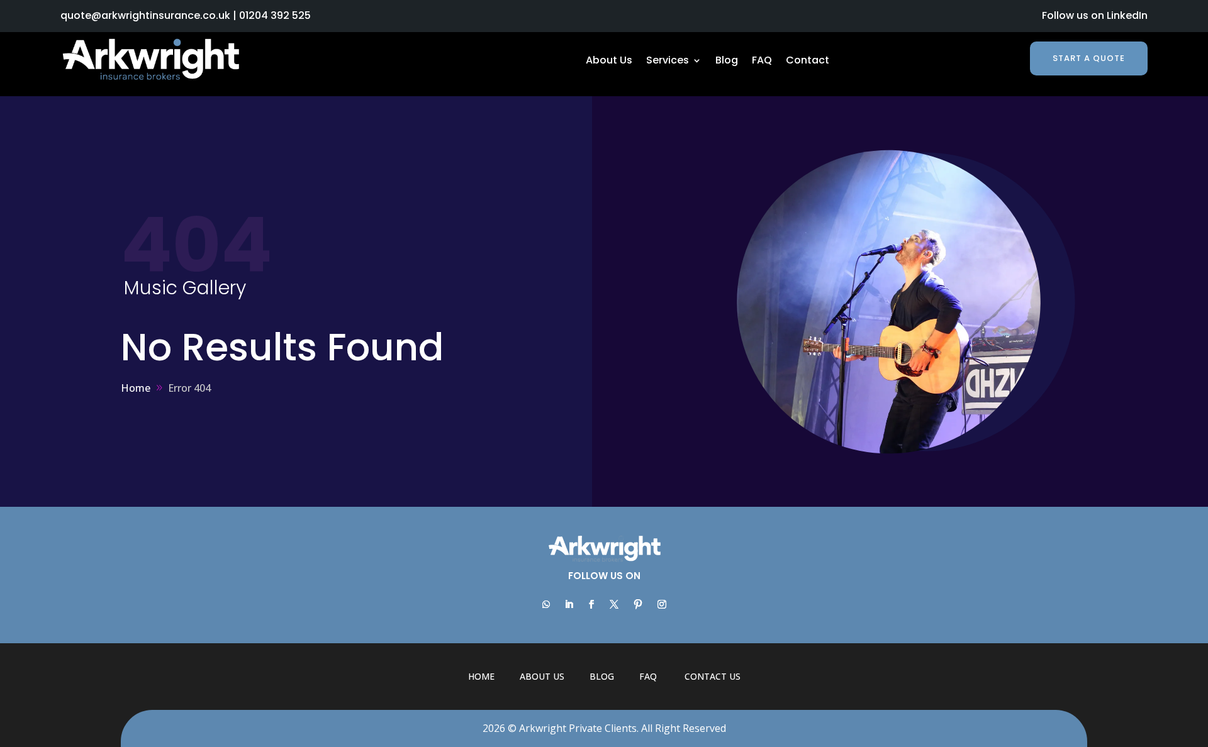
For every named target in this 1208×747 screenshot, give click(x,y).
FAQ (762, 61)
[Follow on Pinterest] (638, 604)
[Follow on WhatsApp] (546, 604)
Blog (726, 61)
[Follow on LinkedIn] (569, 604)
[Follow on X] (614, 604)
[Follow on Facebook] (591, 604)
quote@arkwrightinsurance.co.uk (145, 15)
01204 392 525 (275, 15)
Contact (807, 61)
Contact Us (713, 676)
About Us (609, 61)
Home (481, 676)
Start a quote (1089, 58)
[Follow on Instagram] (662, 604)
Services (667, 61)
